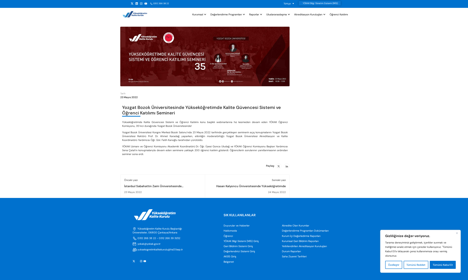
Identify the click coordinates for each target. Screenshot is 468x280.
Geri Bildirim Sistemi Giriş (238, 246)
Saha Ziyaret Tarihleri (294, 256)
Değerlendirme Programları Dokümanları (305, 230)
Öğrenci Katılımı (339, 14)
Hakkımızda (230, 230)
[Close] (457, 233)
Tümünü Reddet (415, 264)
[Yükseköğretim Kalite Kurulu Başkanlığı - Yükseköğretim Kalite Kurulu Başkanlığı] (138, 14)
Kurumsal (197, 14)
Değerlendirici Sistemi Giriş (239, 251)
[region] (420, 251)
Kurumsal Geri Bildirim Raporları (300, 241)
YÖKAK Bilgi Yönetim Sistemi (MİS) (320, 3)
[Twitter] (278, 166)
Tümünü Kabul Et (443, 264)
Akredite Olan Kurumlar (295, 225)
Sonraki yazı (279, 180)
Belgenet (229, 261)
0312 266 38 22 (161, 3)
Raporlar (254, 14)
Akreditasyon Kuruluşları (308, 14)
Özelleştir (393, 264)
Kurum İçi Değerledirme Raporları (301, 236)
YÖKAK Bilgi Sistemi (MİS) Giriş (241, 241)
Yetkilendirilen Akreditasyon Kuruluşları (304, 246)
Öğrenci (228, 236)
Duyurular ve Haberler (237, 225)
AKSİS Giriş (230, 256)
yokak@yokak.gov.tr (149, 243)
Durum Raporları (291, 251)
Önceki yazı (131, 180)
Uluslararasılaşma (276, 14)
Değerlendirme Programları (226, 14)
